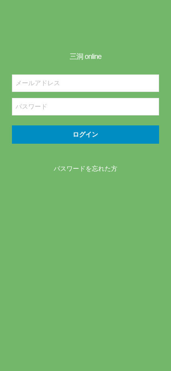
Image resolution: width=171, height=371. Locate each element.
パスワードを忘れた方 (85, 168)
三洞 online (85, 57)
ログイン (85, 134)
